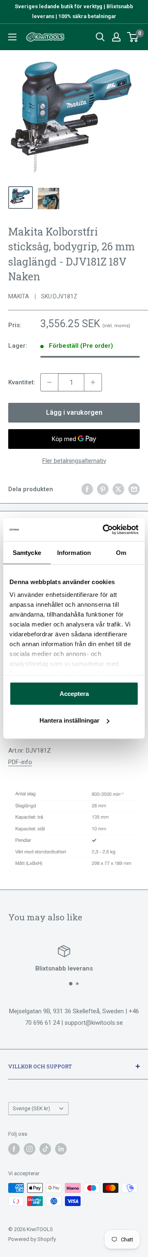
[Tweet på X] (118, 489)
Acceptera (74, 693)
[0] (133, 37)
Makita (18, 296)
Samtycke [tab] (27, 552)
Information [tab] (74, 552)
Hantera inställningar (69, 720)
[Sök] (100, 37)
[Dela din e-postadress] (134, 489)
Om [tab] (121, 552)
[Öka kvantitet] (93, 382)
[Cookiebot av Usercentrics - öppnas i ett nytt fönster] (104, 530)
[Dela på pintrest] (103, 489)
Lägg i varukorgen (74, 412)
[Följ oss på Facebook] (14, 1149)
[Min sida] (116, 37)
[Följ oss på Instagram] (29, 1149)
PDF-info (20, 762)
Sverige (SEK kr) (31, 1108)
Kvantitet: (21, 382)
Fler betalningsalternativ (74, 460)
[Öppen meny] (12, 37)
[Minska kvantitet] (49, 382)
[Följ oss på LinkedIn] (61, 1149)
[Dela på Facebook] (87, 489)
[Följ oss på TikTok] (45, 1149)
